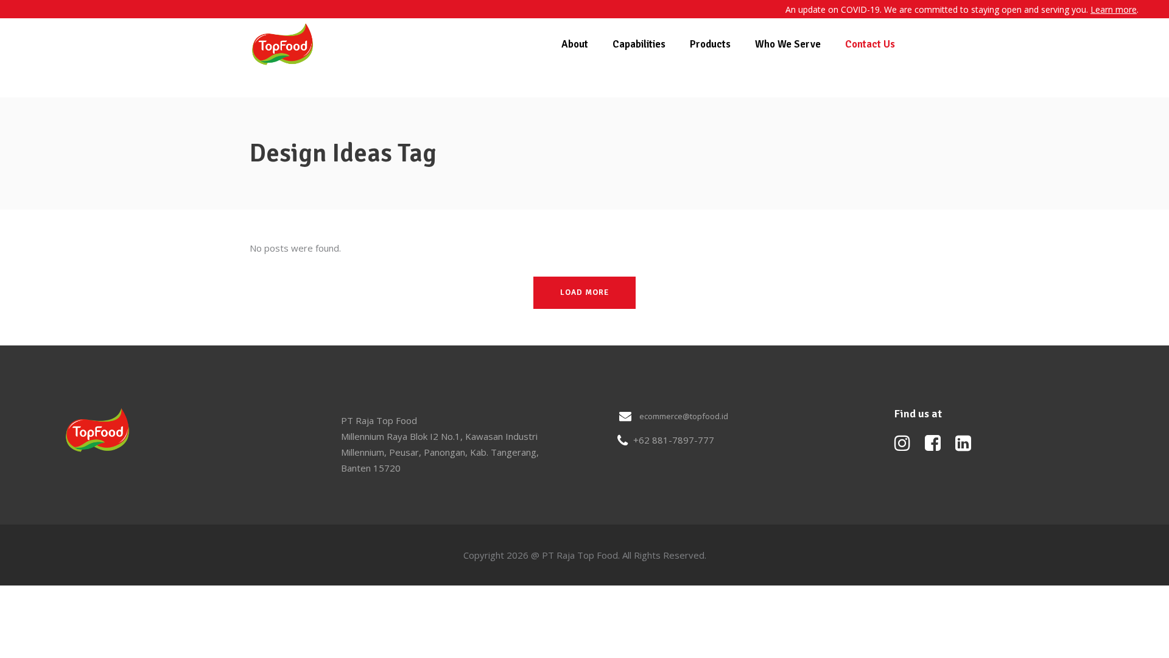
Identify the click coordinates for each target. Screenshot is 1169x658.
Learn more (1113, 9)
